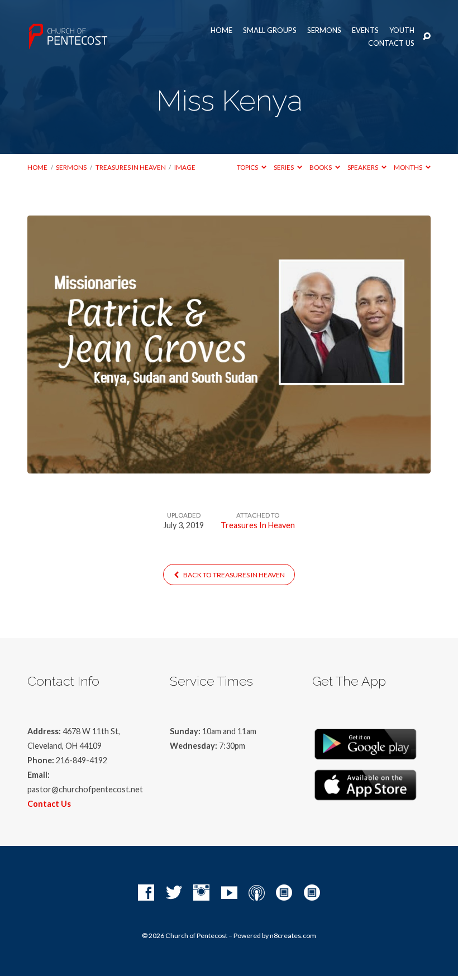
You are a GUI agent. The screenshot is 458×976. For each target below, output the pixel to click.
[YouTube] (229, 893)
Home (221, 30)
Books (321, 167)
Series (284, 167)
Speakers (363, 167)
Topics (248, 167)
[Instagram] (201, 893)
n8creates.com (293, 935)
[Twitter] (174, 893)
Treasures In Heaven (131, 167)
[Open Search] (427, 37)
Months (408, 167)
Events (365, 30)
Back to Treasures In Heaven (233, 575)
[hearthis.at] (312, 893)
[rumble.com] (284, 893)
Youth (401, 30)
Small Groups (270, 30)
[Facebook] (146, 893)
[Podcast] (257, 893)
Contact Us (391, 43)
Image (184, 167)
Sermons (324, 30)
